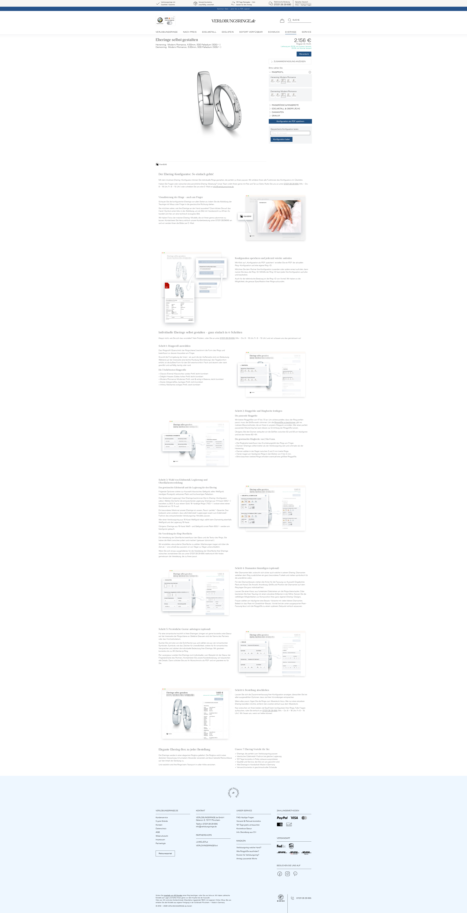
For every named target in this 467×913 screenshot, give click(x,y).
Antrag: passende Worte (246, 859)
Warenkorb (304, 54)
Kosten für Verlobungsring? (247, 855)
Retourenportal (165, 853)
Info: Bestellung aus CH (246, 832)
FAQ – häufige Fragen (303, 5)
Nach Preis (190, 32)
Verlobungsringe (167, 32)
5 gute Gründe (162, 821)
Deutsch (301, 2)
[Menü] (174, 17)
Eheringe (290, 32)
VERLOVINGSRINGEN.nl (207, 845)
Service (306, 32)
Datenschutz (161, 828)
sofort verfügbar (251, 32)
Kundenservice (162, 817)
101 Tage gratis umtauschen (248, 825)
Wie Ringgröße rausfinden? (247, 851)
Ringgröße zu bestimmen (284, 422)
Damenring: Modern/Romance (283, 91)
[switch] (169, 23)
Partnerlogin (161, 843)
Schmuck (274, 32)
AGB (158, 832)
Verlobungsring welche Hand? (248, 847)
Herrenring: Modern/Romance (283, 77)
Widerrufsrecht (162, 836)
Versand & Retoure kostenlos (248, 821)
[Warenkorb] (282, 20)
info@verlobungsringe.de (223, 187)
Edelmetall (209, 32)
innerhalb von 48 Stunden (173, 895)
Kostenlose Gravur (244, 828)
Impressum (160, 840)
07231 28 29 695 (291, 184)
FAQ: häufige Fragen (245, 817)
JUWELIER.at (202, 842)
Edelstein (228, 32)
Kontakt (159, 825)
